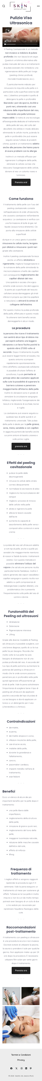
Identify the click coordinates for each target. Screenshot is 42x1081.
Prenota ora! (21, 182)
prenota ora (21, 446)
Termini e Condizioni (21, 1054)
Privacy (21, 1060)
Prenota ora (21, 970)
